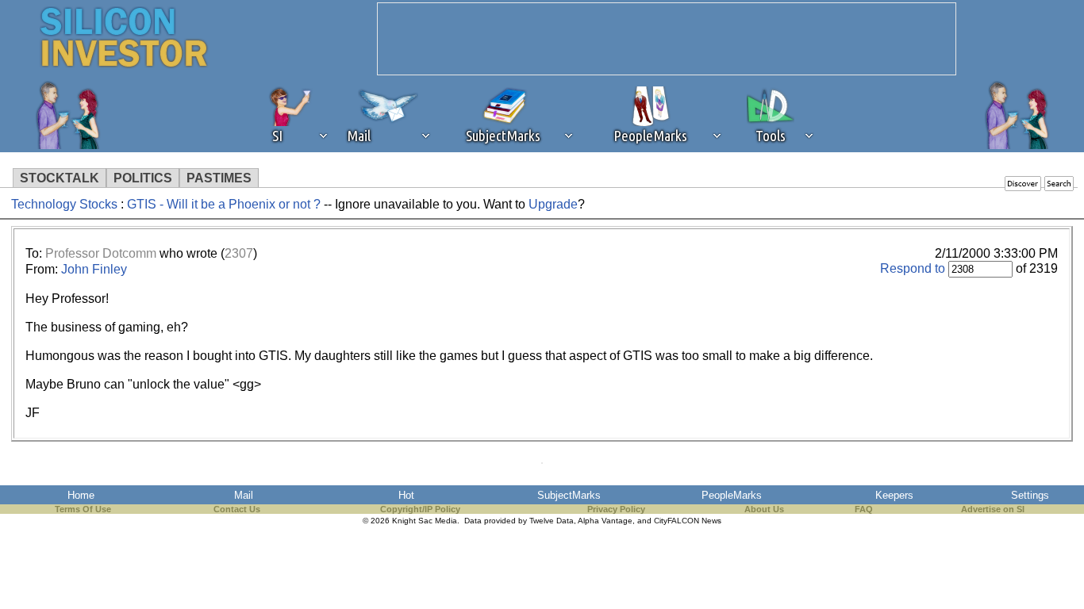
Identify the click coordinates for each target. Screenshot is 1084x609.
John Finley (94, 269)
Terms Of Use (83, 509)
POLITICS (142, 178)
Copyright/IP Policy (420, 509)
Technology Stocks (64, 204)
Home (80, 495)
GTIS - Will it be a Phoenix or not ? (224, 204)
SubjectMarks (569, 495)
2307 (239, 253)
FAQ (864, 509)
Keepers (894, 495)
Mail (243, 495)
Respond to (912, 268)
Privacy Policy (616, 509)
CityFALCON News (687, 520)
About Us (764, 509)
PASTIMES (219, 178)
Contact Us (236, 509)
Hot (406, 495)
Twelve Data (551, 520)
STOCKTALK (59, 178)
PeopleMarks (732, 495)
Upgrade (553, 204)
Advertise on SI (992, 509)
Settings (1030, 495)
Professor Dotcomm (100, 253)
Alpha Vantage (605, 520)
